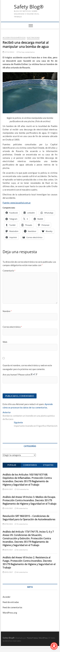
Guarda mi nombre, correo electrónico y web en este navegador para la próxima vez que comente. (27, 367)
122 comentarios (22, 489)
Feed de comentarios (12, 607)
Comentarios (30, 465)
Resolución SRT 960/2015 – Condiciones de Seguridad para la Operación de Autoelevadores (29, 517)
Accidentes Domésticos (14, 37)
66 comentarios (22, 550)
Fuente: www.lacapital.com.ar (17, 202)
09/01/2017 (8, 572)
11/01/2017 (8, 508)
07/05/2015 (8, 524)
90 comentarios (22, 508)
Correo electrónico (12, 326)
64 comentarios (22, 572)
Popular (11, 465)
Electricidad (33, 37)
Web (5, 342)
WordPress (43, 638)
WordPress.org (10, 612)
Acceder (6, 596)
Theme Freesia (32, 638)
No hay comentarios (26, 52)
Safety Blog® (29, 7)
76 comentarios (22, 524)
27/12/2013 (9, 52)
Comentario (9, 270)
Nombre (7, 311)
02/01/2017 (8, 489)
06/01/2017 (8, 550)
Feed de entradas (11, 602)
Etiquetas (48, 465)
